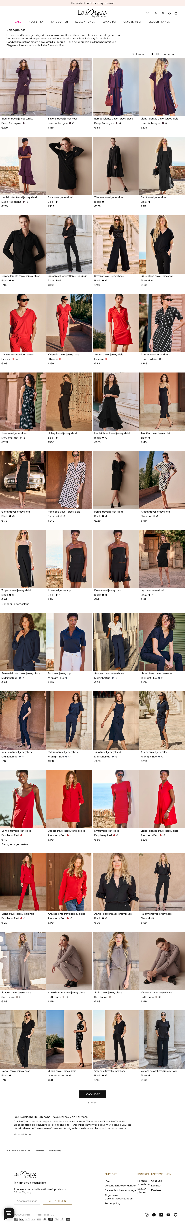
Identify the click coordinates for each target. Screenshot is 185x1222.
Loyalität (109, 21)
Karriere (156, 1190)
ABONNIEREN (57, 1201)
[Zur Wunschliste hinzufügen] (41, 62)
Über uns (156, 1180)
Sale (18, 21)
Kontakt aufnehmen (144, 1182)
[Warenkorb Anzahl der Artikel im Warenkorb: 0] (176, 13)
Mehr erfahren (22, 1134)
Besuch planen (159, 21)
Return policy (112, 1203)
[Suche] (156, 13)
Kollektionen (85, 21)
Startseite (11, 1150)
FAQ (107, 1180)
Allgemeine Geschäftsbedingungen (119, 1196)
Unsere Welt (132, 21)
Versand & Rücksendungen (120, 1185)
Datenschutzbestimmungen (121, 1190)
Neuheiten (36, 21)
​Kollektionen (39, 1150)
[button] (170, 54)
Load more (92, 1094)
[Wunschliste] (169, 13)
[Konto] (163, 13)
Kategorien (59, 21)
